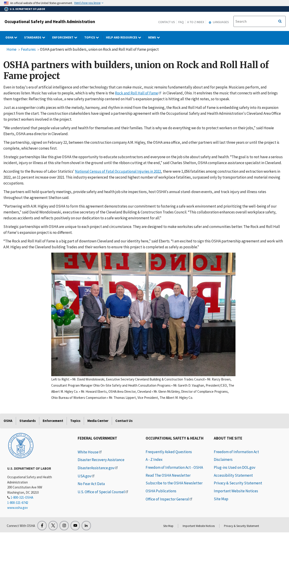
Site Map (221, 498)
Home (11, 49)
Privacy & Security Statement (238, 483)
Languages (220, 22)
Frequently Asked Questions (169, 451)
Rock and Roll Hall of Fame (136, 93)
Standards (33, 37)
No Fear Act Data (91, 483)
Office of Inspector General (167, 499)
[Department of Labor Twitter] (53, 525)
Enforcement (63, 37)
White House (88, 452)
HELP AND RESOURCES (122, 37)
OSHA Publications (161, 490)
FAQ (181, 22)
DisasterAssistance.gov (96, 467)
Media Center (97, 421)
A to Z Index (195, 22)
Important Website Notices (236, 490)
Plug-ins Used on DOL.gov (234, 467)
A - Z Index (154, 459)
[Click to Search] (280, 21)
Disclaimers (223, 459)
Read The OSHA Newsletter (168, 475)
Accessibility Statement (233, 475)
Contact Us (166, 22)
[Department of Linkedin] (86, 525)
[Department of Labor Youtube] (75, 525)
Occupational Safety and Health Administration (50, 21)
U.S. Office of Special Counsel (101, 491)
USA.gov (84, 476)
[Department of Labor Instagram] (64, 525)
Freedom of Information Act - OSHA (174, 467)
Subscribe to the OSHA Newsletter (174, 483)
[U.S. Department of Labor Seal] (20, 445)
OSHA (9, 37)
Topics (90, 37)
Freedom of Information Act (236, 451)
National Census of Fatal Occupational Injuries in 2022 (118, 171)
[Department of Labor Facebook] (42, 525)
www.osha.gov (17, 507)
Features (28, 49)
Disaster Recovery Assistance (101, 459)
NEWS (152, 37)
